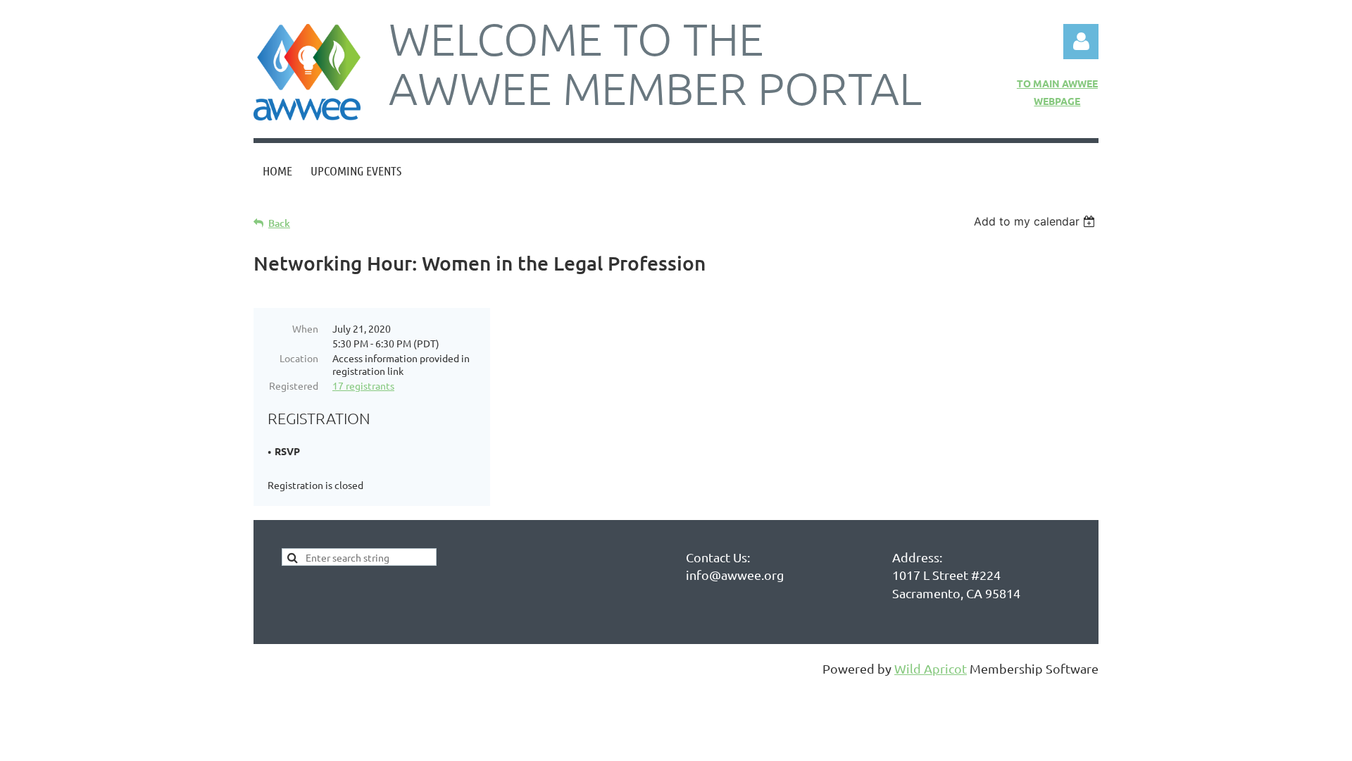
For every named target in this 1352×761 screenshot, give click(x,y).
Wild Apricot (930, 668)
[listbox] (1036, 221)
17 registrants (363, 385)
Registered (293, 385)
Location (299, 358)
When (305, 328)
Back (279, 223)
